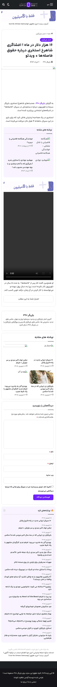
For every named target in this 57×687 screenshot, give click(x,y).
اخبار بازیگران (41, 33)
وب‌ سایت (49, 475)
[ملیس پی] (28, 186)
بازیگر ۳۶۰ (47, 62)
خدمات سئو (49, 652)
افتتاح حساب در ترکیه (18, 652)
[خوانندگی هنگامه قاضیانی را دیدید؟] (42, 146)
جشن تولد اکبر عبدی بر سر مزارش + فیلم (16, 361)
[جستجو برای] (3, 6)
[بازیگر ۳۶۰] (28, 4)
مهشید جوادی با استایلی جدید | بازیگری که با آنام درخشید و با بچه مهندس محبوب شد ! (20, 164)
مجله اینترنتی (38, 652)
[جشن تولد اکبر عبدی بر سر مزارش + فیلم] (15, 351)
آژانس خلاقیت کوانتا (21, 677)
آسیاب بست (43, 24)
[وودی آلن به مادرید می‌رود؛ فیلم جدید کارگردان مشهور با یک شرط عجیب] (15, 377)
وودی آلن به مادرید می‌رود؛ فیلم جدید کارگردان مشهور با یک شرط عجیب (15, 389)
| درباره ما (24, 682)
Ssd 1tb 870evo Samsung (18, 24)
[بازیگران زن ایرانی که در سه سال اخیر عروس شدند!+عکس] (41, 377)
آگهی (6, 652)
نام (51, 451)
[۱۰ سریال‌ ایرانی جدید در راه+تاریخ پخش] (41, 350)
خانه (49, 33)
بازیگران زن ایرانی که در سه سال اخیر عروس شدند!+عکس (42, 389)
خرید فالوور (33, 24)
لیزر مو (29, 652)
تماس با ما (32, 682)
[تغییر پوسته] (8, 6)
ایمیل (50, 463)
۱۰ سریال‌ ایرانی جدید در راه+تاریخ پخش (43, 361)
